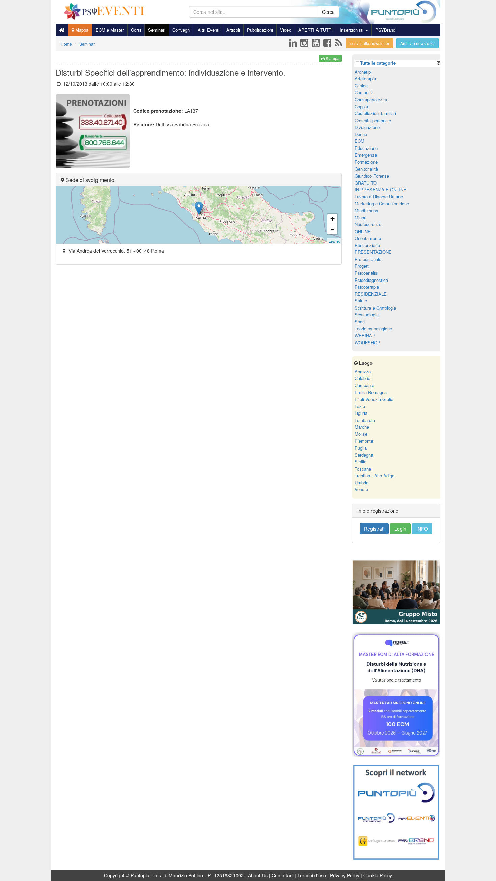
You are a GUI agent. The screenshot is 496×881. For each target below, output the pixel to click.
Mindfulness (366, 210)
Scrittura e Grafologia (375, 307)
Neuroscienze (368, 224)
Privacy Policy (344, 875)
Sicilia (360, 461)
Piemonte (364, 440)
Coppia (361, 106)
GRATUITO (366, 183)
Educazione (366, 148)
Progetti (362, 266)
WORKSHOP (367, 342)
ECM (359, 141)
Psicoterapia (367, 287)
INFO (422, 528)
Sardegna (364, 455)
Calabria (362, 378)
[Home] (62, 30)
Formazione (366, 162)
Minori (360, 217)
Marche (362, 427)
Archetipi (363, 72)
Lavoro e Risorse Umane (379, 196)
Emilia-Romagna (371, 392)
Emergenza (366, 155)
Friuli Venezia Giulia (374, 399)
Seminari (156, 30)
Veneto (361, 489)
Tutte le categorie (378, 63)
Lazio (360, 406)
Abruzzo (363, 371)
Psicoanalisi (366, 273)
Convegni (181, 30)
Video (285, 30)
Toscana (363, 468)
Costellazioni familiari (375, 113)
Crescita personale (373, 120)
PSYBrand (385, 30)
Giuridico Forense (372, 175)
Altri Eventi (208, 30)
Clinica (361, 85)
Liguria (361, 413)
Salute (361, 300)
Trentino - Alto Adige (374, 475)
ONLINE (363, 231)
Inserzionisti (352, 30)
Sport (360, 321)
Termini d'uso (311, 875)
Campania (364, 385)
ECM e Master (109, 30)
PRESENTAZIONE (373, 252)
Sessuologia (367, 314)
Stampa (332, 58)
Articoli (233, 30)
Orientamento (368, 238)
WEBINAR (365, 335)
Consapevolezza (371, 99)
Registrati (374, 528)
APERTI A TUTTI (315, 30)
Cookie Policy (377, 875)
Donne (361, 134)
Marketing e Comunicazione (382, 203)
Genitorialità (366, 169)
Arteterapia (365, 78)
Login (400, 528)
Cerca (328, 11)
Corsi (136, 30)
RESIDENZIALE (371, 294)
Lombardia (365, 420)
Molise (361, 434)
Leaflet (334, 241)
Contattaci (282, 875)
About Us (258, 875)
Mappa (81, 30)
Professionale (368, 259)
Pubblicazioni (260, 30)
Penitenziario (367, 245)
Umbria (361, 482)
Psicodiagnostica (371, 280)
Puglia (361, 448)
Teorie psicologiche (373, 328)
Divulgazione (367, 127)
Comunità (364, 92)
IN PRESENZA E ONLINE (380, 189)
